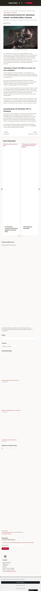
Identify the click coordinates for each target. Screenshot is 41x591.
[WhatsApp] (6, 23)
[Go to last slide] (2, 189)
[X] (10, 23)
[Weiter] (39, 189)
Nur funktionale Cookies (20, 585)
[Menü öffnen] (19, 3)
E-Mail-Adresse (5, 545)
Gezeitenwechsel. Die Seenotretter (9, 439)
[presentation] (11, 183)
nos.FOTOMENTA (14, 12)
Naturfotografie (6, 12)
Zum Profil (5, 330)
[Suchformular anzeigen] (22, 3)
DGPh (9, 562)
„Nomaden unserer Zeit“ (9, 532)
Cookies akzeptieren (20, 582)
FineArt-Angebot (29, 2)
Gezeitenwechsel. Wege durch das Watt (10, 380)
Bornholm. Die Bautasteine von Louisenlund (11, 410)
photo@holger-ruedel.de (11, 571)
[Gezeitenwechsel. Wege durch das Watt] (20, 366)
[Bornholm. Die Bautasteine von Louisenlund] (20, 396)
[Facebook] (8, 23)
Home (4, 10)
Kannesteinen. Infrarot (33, 133)
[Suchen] (37, 338)
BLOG (7, 10)
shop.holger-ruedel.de (6, 533)
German (31, 590)
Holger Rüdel (7, 20)
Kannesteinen (6, 133)
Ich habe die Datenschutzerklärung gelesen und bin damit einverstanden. (18, 542)
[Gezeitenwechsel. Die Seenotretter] (20, 426)
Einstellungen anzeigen (20, 588)
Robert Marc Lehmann (13, 74)
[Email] (4, 23)
